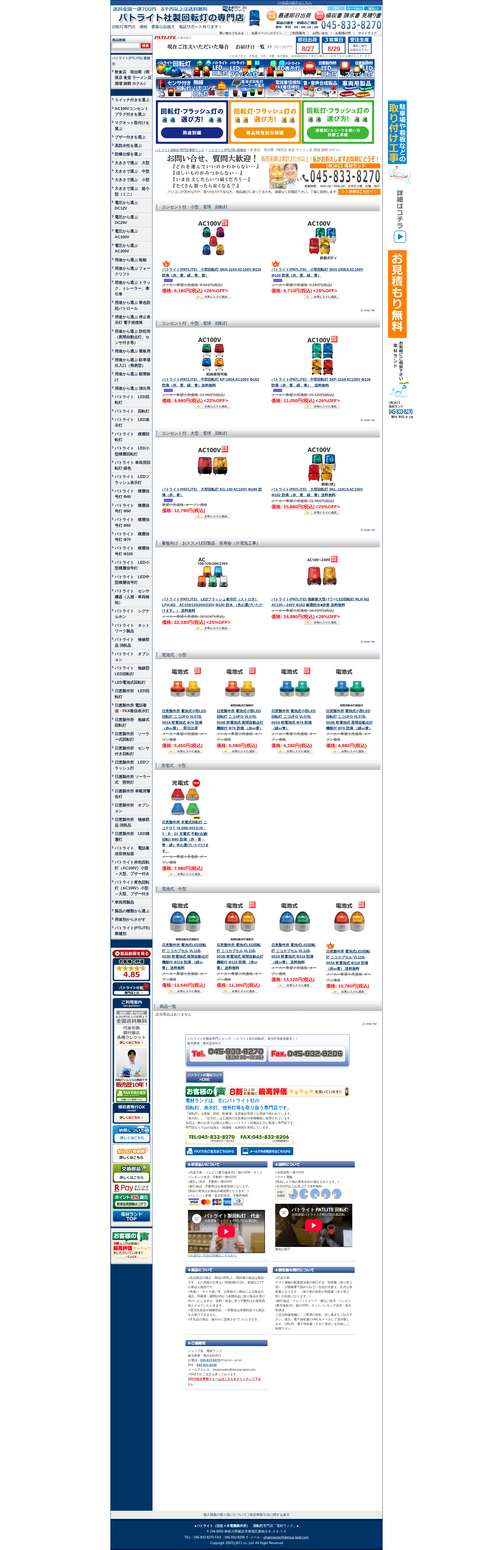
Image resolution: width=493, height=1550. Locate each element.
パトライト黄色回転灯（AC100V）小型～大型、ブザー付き (132, 888)
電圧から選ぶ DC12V (128, 205)
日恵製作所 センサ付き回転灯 (132, 751)
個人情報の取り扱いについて (225, 1515)
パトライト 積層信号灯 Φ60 (132, 522)
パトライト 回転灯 (132, 411)
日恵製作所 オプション (132, 808)
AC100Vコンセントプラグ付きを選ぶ (131, 111)
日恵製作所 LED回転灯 (132, 694)
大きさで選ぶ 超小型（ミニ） (132, 191)
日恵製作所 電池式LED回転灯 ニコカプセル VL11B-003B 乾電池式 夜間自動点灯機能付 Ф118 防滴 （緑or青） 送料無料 (185, 956)
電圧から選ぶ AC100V (128, 234)
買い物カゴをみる (231, 33)
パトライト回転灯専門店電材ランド (179, 150)
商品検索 (119, 40)
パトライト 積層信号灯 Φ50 (132, 508)
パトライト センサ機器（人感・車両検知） (132, 597)
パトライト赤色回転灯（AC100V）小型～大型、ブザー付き (132, 868)
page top (369, 310)
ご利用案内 (297, 33)
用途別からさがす (130, 919)
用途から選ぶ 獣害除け (132, 377)
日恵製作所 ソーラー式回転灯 (132, 736)
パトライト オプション (132, 657)
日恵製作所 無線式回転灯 (132, 722)
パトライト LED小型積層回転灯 (132, 451)
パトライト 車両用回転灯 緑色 (132, 465)
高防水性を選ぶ (128, 145)
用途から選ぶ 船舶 (131, 260)
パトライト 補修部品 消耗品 (132, 642)
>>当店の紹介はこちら (295, 3)
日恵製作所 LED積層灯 (132, 836)
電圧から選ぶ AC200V (128, 248)
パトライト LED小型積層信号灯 (132, 565)
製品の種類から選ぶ (132, 911)
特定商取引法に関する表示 (270, 1515)
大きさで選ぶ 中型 (132, 171)
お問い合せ (320, 33)
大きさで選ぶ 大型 (132, 163)
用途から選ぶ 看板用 (132, 351)
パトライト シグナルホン (132, 614)
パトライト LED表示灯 (132, 422)
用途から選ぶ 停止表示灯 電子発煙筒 (132, 320)
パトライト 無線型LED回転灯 (132, 671)
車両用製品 (124, 902)
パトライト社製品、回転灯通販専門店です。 (295, 9)
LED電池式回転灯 (130, 682)
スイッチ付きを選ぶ (132, 100)
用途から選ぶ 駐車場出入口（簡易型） (132, 363)
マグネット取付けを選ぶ (132, 125)
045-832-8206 (207, 1365)
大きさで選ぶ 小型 (132, 179)
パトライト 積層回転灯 (132, 437)
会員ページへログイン (266, 33)
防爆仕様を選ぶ (128, 154)
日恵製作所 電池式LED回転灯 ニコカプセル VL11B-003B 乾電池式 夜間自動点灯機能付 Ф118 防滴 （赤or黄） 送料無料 (240, 956)
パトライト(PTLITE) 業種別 (131, 61)
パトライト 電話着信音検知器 (132, 851)
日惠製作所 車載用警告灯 (132, 794)
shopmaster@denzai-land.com (286, 1537)
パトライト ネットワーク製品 (132, 628)
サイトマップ (367, 33)
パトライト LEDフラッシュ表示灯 (132, 479)
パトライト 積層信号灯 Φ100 (132, 551)
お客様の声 (343, 33)
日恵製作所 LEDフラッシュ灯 (132, 765)
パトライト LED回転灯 (132, 399)
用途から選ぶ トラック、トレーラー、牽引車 (132, 288)
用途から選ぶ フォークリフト (132, 271)
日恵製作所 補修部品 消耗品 (132, 822)
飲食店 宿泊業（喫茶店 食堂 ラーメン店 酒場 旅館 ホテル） (133, 78)
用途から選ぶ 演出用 (132, 388)
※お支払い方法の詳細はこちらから (212, 1255)
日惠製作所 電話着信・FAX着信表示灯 (132, 708)
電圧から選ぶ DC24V (128, 220)
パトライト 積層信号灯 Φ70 (132, 537)
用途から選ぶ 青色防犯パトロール (132, 305)
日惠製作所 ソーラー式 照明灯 (132, 779)
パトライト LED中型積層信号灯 (132, 580)
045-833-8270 (210, 1360)
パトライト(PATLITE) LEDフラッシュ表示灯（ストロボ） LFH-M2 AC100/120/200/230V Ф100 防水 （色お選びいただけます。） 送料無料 (212, 605)
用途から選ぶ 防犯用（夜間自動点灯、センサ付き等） (132, 337)
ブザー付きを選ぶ (130, 137)
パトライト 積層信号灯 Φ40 (132, 494)
